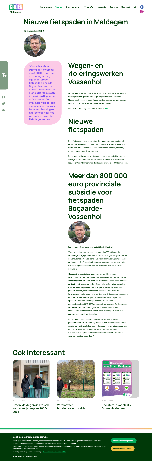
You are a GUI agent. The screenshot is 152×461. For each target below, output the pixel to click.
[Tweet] (3, 103)
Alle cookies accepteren (123, 440)
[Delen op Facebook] (3, 97)
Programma (46, 7)
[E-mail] (3, 110)
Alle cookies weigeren (122, 448)
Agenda (102, 7)
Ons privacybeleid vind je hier (54, 452)
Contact (125, 7)
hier (106, 108)
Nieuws (58, 7)
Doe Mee (113, 7)
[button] (135, 7)
